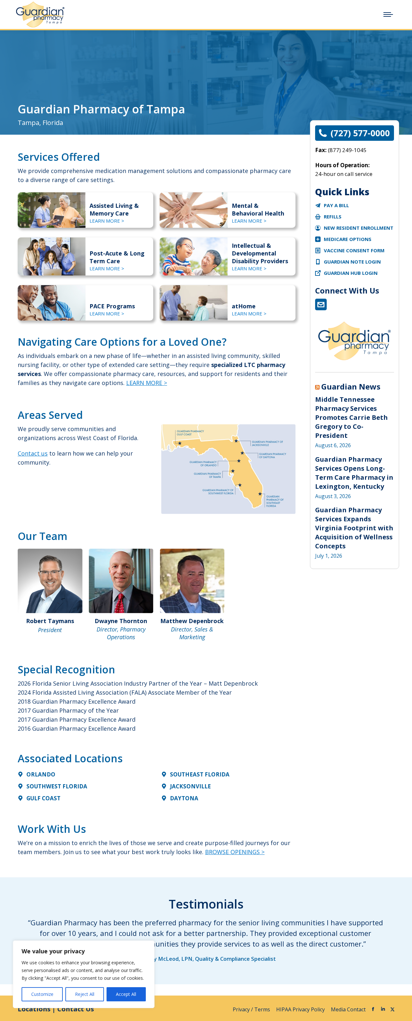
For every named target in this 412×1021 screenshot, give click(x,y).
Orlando (40, 774)
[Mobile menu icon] (388, 14)
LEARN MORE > (106, 220)
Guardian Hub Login (351, 273)
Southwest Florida (56, 786)
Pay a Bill (336, 205)
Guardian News (350, 386)
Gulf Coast (43, 798)
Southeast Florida (199, 774)
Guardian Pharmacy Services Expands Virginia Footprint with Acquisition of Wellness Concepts (354, 528)
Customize (42, 994)
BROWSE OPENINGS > (235, 852)
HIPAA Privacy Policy (301, 1009)
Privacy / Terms (252, 1009)
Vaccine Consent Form (354, 250)
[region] (83, 974)
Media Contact (348, 1009)
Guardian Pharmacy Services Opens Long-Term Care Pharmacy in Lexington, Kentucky (354, 473)
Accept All (126, 994)
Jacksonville (190, 786)
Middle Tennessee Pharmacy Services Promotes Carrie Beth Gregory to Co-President (351, 417)
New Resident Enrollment (358, 228)
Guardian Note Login (352, 261)
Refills (333, 216)
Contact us (33, 453)
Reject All (84, 994)
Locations (34, 1009)
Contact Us (75, 1009)
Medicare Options (347, 239)
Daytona (184, 798)
